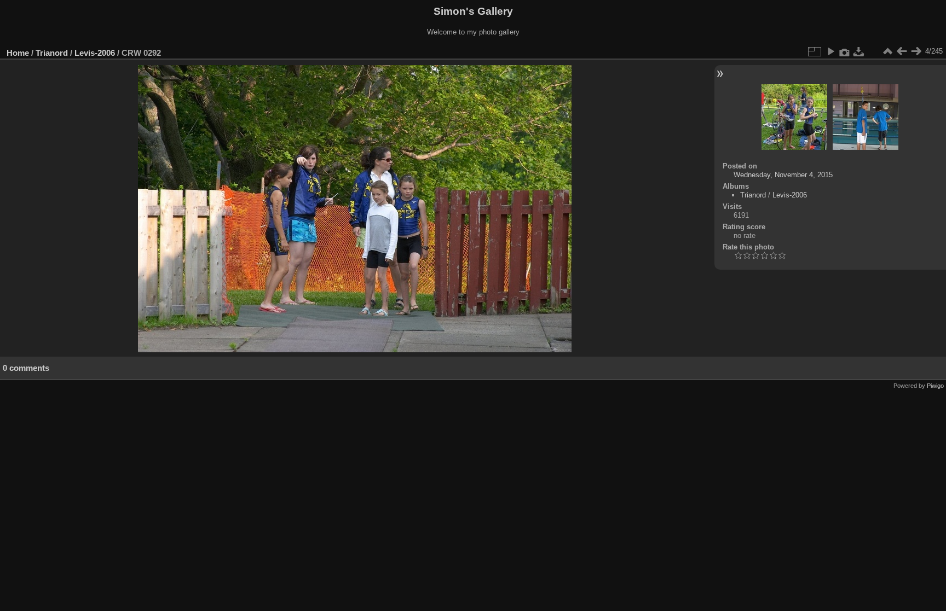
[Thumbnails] (887, 51)
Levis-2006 (94, 52)
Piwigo (935, 385)
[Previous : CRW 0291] (902, 51)
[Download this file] (859, 51)
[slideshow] (830, 51)
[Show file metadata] (845, 51)
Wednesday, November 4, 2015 (783, 175)
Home (18, 52)
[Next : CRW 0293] (916, 51)
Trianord (52, 52)
